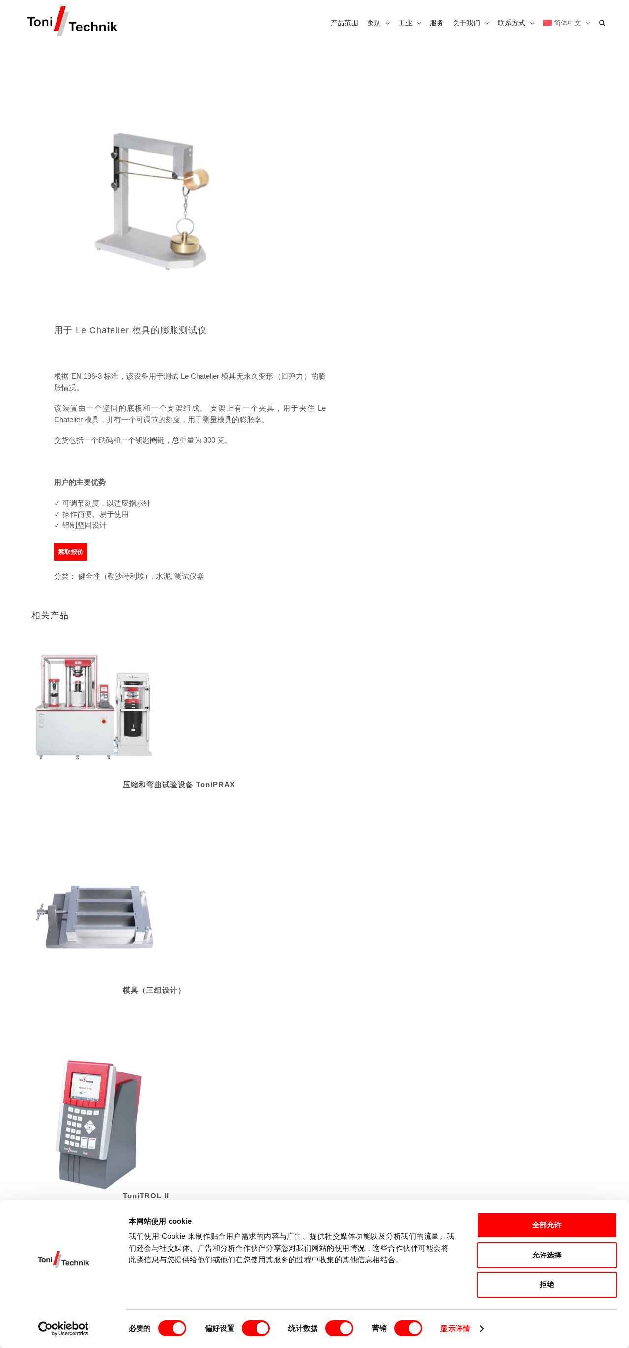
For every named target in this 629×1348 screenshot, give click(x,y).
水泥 (163, 576)
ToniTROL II (146, 1196)
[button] (602, 22)
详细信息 (94, 714)
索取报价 (71, 551)
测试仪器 (189, 576)
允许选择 (547, 1255)
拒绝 (547, 1284)
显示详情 (455, 1328)
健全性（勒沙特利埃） (115, 576)
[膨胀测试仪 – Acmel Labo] (167, 174)
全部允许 (547, 1225)
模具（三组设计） (154, 990)
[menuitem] (566, 22)
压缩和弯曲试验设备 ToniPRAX (179, 784)
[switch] (256, 1328)
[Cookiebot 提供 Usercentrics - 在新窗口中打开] (64, 1328)
